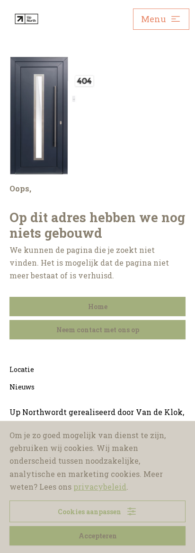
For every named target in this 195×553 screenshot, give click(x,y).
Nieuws (22, 386)
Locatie (21, 369)
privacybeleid (99, 487)
